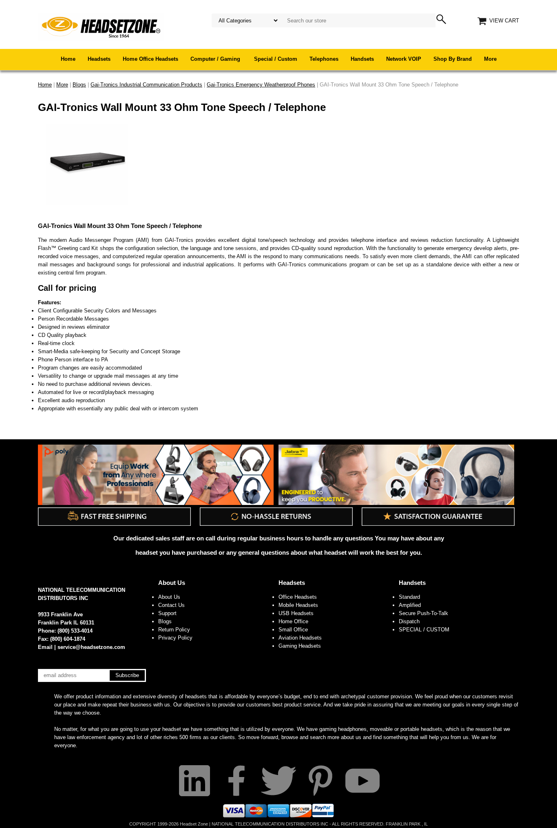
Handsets (362, 59)
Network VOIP (403, 59)
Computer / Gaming (216, 59)
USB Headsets (296, 613)
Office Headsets (297, 597)
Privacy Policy (175, 638)
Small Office (293, 630)
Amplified (410, 605)
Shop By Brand (452, 59)
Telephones (323, 59)
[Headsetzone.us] (101, 26)
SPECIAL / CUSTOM (424, 630)
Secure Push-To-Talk (423, 613)
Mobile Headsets (298, 605)
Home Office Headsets (150, 59)
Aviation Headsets (300, 638)
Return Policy (174, 630)
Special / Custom (275, 59)
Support (167, 613)
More (490, 59)
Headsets (99, 59)
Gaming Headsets (299, 646)
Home (68, 59)
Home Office (293, 621)
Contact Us (171, 605)
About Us (171, 582)
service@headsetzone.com (91, 647)
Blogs (165, 621)
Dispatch (409, 621)
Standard (409, 597)
